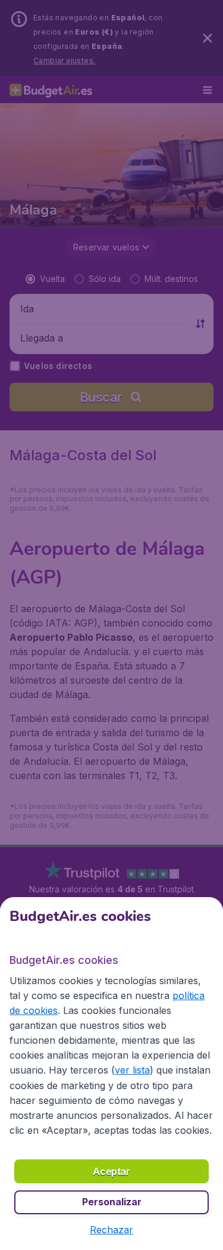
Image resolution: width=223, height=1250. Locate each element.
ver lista (132, 1070)
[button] (111, 1230)
